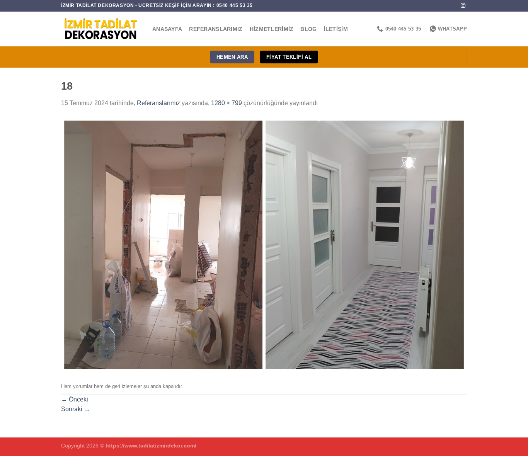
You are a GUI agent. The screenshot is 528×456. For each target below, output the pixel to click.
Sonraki (75, 409)
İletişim (336, 29)
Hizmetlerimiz (272, 29)
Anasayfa (167, 29)
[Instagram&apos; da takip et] (463, 6)
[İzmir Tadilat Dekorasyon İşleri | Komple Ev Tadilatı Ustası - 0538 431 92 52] (101, 29)
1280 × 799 (226, 103)
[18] (264, 243)
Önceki (74, 399)
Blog (308, 29)
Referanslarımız (215, 29)
